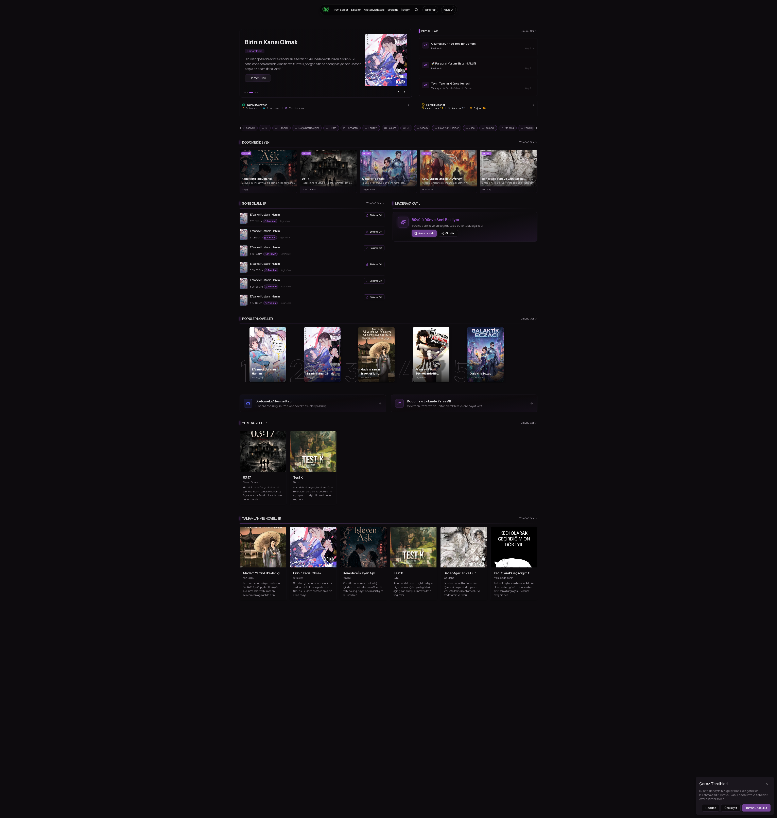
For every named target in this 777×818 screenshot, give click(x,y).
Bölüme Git (376, 215)
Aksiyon (250, 128)
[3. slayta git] (250, 92)
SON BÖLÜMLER (254, 203)
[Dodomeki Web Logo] (327, 10)
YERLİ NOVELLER (254, 423)
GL (408, 128)
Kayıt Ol (448, 10)
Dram (333, 128)
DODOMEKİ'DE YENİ (256, 142)
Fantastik (352, 128)
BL (266, 128)
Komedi (490, 128)
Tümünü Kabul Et (756, 808)
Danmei (283, 128)
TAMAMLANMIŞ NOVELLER (261, 518)
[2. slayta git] (247, 92)
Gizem (424, 128)
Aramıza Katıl (426, 233)
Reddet (711, 808)
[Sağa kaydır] (536, 128)
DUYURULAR (429, 31)
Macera (509, 128)
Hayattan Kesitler (448, 128)
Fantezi (372, 128)
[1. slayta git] (245, 92)
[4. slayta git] (254, 92)
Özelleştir (730, 808)
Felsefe (392, 128)
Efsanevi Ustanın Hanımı (265, 214)
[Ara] (416, 10)
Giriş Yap (430, 10)
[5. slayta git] (257, 92)
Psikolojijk (529, 128)
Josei (472, 128)
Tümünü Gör (526, 31)
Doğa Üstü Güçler (308, 128)
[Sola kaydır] (240, 128)
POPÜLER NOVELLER (257, 318)
